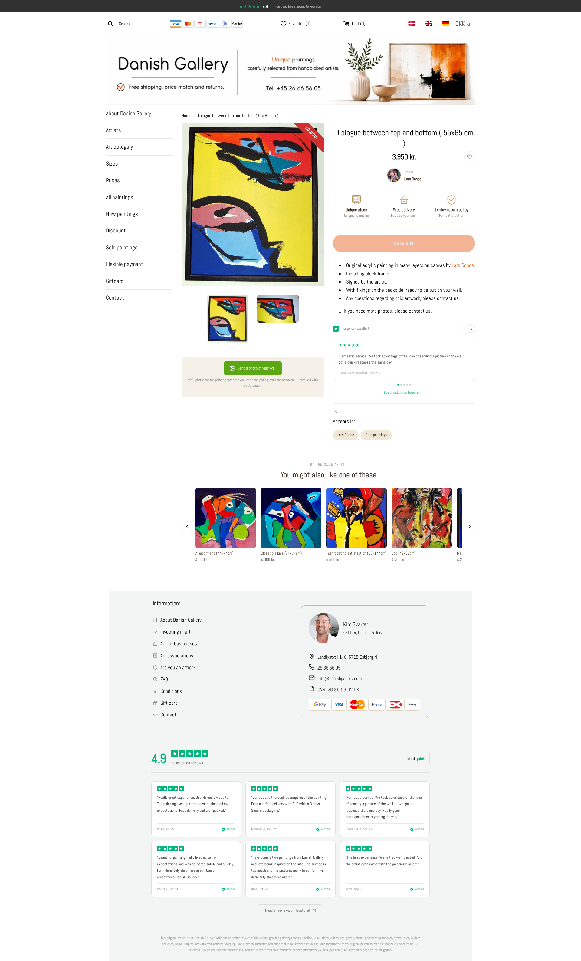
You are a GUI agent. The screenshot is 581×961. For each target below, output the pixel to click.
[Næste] (469, 526)
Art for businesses (178, 643)
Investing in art (175, 631)
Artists (113, 130)
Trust (415, 758)
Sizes (112, 163)
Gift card (169, 702)
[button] (464, 24)
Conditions (171, 691)
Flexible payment (124, 264)
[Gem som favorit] (469, 156)
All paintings (119, 197)
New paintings (122, 214)
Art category (119, 146)
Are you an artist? (178, 667)
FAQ (164, 679)
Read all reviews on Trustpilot (287, 910)
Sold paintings (122, 247)
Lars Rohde (412, 179)
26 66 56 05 (328, 668)
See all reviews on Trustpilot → (404, 392)
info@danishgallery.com (339, 678)
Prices (113, 180)
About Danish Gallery (128, 113)
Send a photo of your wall (257, 368)
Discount (116, 230)
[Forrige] (187, 526)
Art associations (176, 655)
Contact (115, 297)
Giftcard (114, 281)
